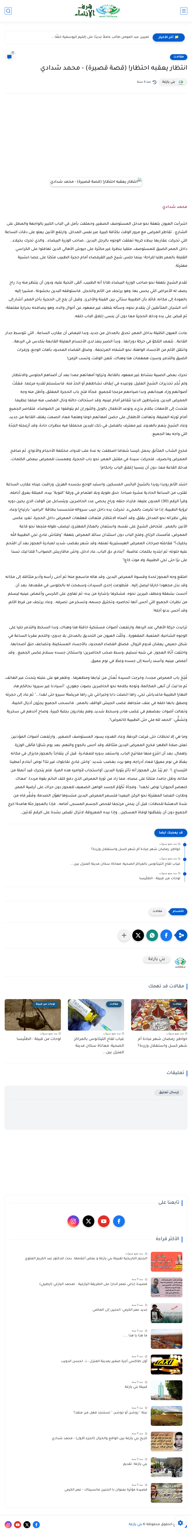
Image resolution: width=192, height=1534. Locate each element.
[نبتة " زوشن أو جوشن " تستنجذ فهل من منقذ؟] (166, 1416)
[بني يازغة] (96, 11)
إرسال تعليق (169, 1092)
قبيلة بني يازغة (136, 1387)
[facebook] (119, 1221)
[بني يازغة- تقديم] (166, 1467)
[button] (166, 935)
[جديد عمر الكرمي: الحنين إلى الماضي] (166, 1313)
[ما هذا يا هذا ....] (166, 1339)
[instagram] (73, 1221)
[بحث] (8, 10)
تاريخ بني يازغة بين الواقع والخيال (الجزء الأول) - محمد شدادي (99, 1439)
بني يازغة (135, 1525)
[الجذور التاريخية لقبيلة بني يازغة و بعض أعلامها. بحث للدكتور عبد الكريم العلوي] (166, 1262)
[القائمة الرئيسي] (183, 10)
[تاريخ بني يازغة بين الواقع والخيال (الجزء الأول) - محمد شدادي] (166, 1442)
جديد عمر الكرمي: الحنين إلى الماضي (119, 1310)
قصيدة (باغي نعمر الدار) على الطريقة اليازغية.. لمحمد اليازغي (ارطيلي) (93, 1284)
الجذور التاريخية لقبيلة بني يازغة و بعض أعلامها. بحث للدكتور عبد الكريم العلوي (86, 1259)
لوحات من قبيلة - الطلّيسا (159, 879)
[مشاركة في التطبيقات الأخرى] (124, 935)
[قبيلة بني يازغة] (166, 1390)
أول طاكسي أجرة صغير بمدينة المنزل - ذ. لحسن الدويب (104, 1361)
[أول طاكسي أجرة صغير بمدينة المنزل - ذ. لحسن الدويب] (166, 1364)
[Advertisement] (96, 138)
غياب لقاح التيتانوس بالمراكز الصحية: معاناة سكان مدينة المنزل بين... (125, 864)
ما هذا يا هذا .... (135, 1336)
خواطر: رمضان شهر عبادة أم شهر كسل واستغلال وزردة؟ (135, 849)
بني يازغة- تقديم (135, 1464)
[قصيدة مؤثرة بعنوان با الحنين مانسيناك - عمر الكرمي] (166, 1493)
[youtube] (104, 1221)
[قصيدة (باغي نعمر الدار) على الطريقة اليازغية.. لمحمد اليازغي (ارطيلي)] (166, 1287)
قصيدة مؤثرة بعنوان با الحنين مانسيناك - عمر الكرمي (105, 1490)
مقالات (179, 57)
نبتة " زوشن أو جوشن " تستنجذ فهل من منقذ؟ (110, 1413)
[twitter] (88, 1221)
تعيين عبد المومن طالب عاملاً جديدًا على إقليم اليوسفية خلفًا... (100, 37)
